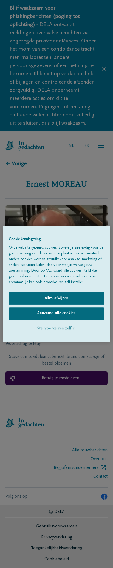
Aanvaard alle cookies (56, 313)
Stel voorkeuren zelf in (56, 329)
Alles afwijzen (57, 298)
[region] (56, 284)
